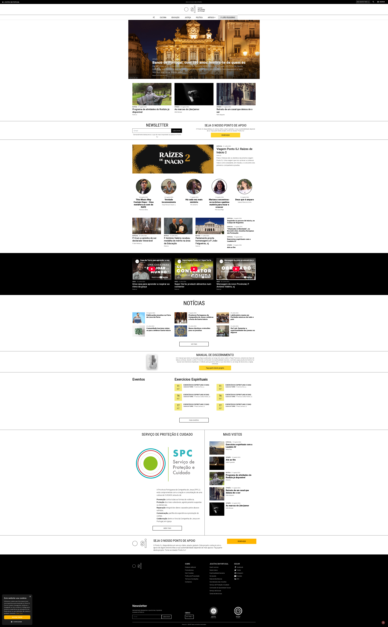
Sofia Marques (178, 112)
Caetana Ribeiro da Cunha (244, 202)
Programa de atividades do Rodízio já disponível (238, 476)
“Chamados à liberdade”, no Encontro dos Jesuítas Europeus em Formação (240, 231)
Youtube (239, 576)
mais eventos (194, 420)
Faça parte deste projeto (215, 368)
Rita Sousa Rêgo (219, 209)
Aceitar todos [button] (17, 617)
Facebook (240, 567)
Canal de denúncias (216, 593)
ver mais (194, 344)
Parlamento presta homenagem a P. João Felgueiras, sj (206, 241)
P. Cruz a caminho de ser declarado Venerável (144, 239)
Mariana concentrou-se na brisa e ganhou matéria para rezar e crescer (219, 203)
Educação (175, 17)
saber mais (167, 528)
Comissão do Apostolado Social (220, 588)
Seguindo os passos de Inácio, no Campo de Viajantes (241, 222)
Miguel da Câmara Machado (159, 75)
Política (199, 17)
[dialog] (17, 609)
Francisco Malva (143, 209)
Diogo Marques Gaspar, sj (169, 204)
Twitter (239, 570)
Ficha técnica (189, 570)
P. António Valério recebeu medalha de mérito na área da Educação (177, 241)
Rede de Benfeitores (216, 579)
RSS (238, 579)
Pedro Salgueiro (221, 114)
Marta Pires (229, 449)
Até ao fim (231, 247)
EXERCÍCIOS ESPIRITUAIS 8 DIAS (196, 395)
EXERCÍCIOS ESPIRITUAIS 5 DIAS (196, 385)
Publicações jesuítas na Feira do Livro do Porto (158, 316)
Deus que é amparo (244, 199)
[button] (17, 622)
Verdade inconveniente (169, 200)
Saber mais (19, 613)
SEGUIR (237, 564)
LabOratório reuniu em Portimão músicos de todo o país (242, 317)
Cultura (163, 17)
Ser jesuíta (213, 576)
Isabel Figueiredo (230, 462)
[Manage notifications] (383, 622)
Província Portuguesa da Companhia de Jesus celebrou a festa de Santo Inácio (201, 317)
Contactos (188, 582)
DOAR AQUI (226, 135)
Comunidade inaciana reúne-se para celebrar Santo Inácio (158, 329)
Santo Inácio (214, 570)
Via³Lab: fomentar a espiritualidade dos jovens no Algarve (243, 330)
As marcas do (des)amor (186, 109)
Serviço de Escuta (215, 590)
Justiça (188, 17)
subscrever (177, 131)
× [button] (30, 596)
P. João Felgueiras (228, 17)
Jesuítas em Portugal (11, 2)
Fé (154, 17)
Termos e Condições (191, 579)
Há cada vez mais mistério (194, 200)
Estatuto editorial (190, 567)
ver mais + (189, 616)
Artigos (211, 17)
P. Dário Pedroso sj (137, 243)
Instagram (240, 573)
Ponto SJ (134, 114)
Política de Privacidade (192, 576)
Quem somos (214, 567)
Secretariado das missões (218, 582)
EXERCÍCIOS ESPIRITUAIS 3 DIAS (196, 404)
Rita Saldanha (194, 204)
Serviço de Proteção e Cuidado (219, 585)
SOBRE (187, 564)
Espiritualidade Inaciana (217, 573)
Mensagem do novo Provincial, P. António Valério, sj (233, 285)
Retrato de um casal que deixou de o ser (237, 491)
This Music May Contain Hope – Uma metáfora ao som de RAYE (143, 203)
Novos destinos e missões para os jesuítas (199, 329)
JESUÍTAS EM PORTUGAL (219, 564)
